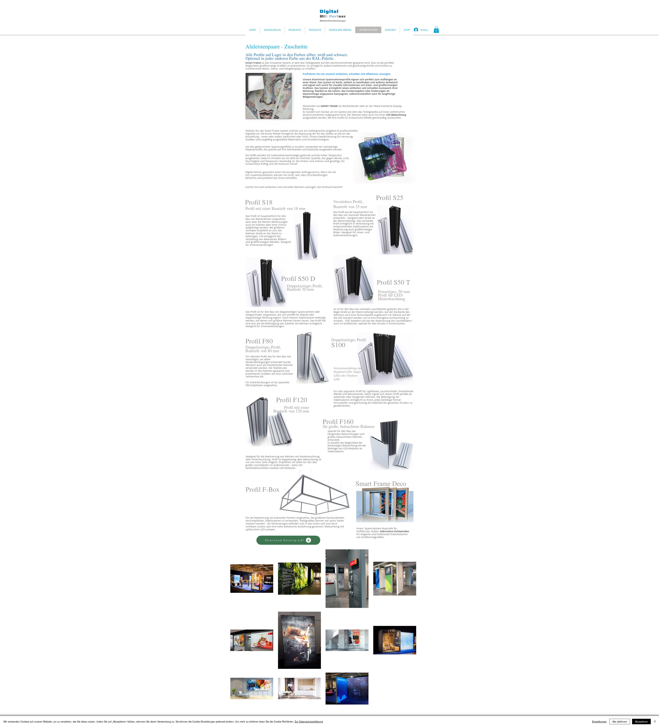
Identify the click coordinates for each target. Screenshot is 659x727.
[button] (436, 29)
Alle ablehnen (619, 721)
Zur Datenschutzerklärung (309, 721)
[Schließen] (655, 721)
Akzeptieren (641, 721)
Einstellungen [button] (599, 721)
